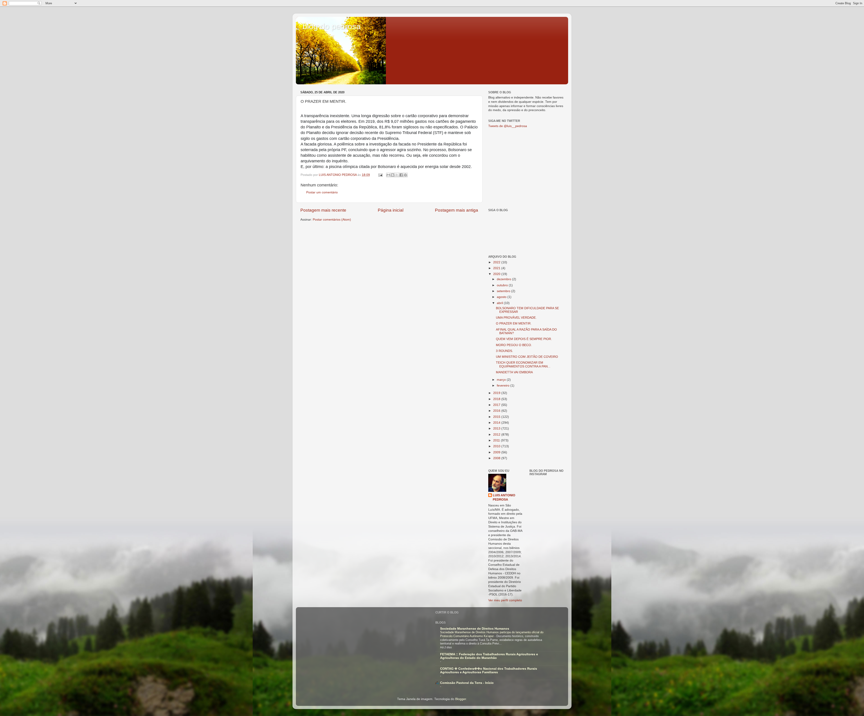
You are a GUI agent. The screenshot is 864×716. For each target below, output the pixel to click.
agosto (502, 297)
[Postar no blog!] (392, 175)
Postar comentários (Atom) (332, 219)
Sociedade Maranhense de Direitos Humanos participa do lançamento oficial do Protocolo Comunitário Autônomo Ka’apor (491, 634)
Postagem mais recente (323, 210)
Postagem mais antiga (456, 210)
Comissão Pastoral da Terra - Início (467, 683)
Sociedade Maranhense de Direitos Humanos (474, 628)
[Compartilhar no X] (397, 175)
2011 (497, 440)
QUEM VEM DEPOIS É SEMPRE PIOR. (524, 339)
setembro (504, 291)
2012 (497, 434)
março (502, 379)
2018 (497, 399)
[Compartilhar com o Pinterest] (405, 175)
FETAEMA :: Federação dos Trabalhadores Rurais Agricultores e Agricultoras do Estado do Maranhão (489, 656)
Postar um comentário (322, 192)
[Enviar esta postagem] (380, 175)
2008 (497, 458)
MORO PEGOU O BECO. (514, 345)
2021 (497, 268)
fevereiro (503, 385)
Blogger (460, 699)
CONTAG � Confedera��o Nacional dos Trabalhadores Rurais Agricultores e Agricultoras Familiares (488, 670)
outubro (503, 285)
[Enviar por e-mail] (388, 175)
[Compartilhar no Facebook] (401, 175)
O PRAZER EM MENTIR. (513, 323)
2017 (497, 405)
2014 (497, 422)
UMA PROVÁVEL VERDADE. (516, 317)
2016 (497, 410)
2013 (497, 428)
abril (500, 303)
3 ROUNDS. (504, 351)
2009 (497, 452)
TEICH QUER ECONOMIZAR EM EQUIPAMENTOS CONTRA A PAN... (523, 364)
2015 (497, 416)
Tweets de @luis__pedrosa (507, 126)
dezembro (504, 279)
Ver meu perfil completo (505, 600)
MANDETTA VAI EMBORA (514, 372)
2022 (497, 262)
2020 (497, 274)
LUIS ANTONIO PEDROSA (504, 497)
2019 (497, 393)
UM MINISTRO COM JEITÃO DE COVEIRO (527, 356)
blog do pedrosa (332, 26)
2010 (497, 446)
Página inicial (390, 210)
